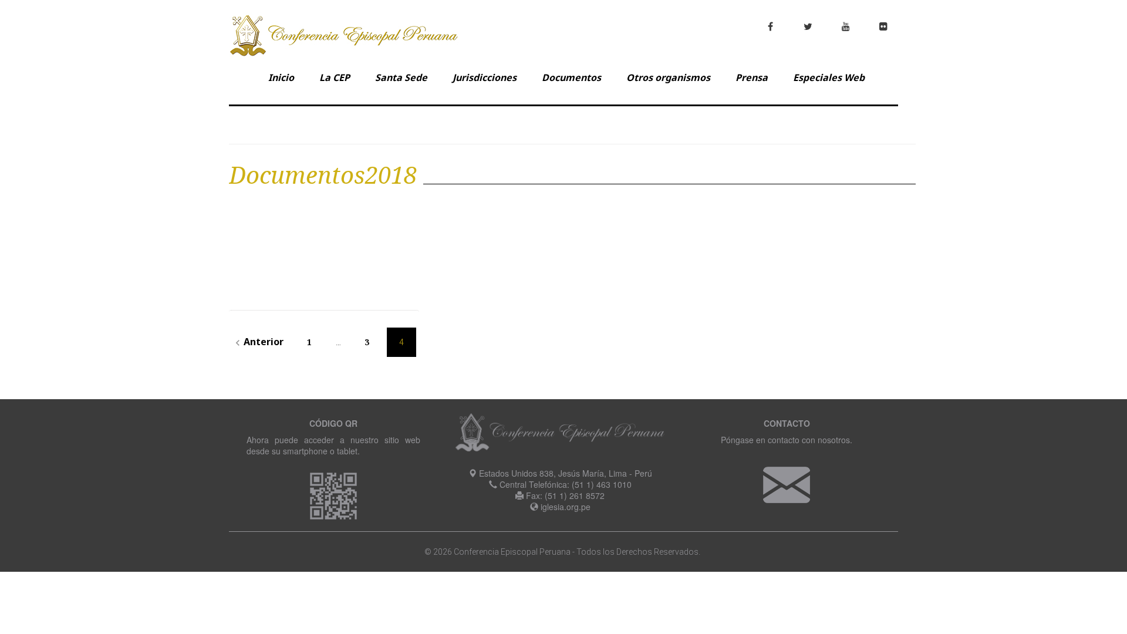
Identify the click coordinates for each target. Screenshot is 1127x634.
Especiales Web (829, 77)
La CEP (334, 77)
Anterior (258, 342)
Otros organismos (668, 77)
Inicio (281, 77)
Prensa (751, 77)
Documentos (571, 77)
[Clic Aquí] (786, 484)
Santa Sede (401, 77)
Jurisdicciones (485, 77)
